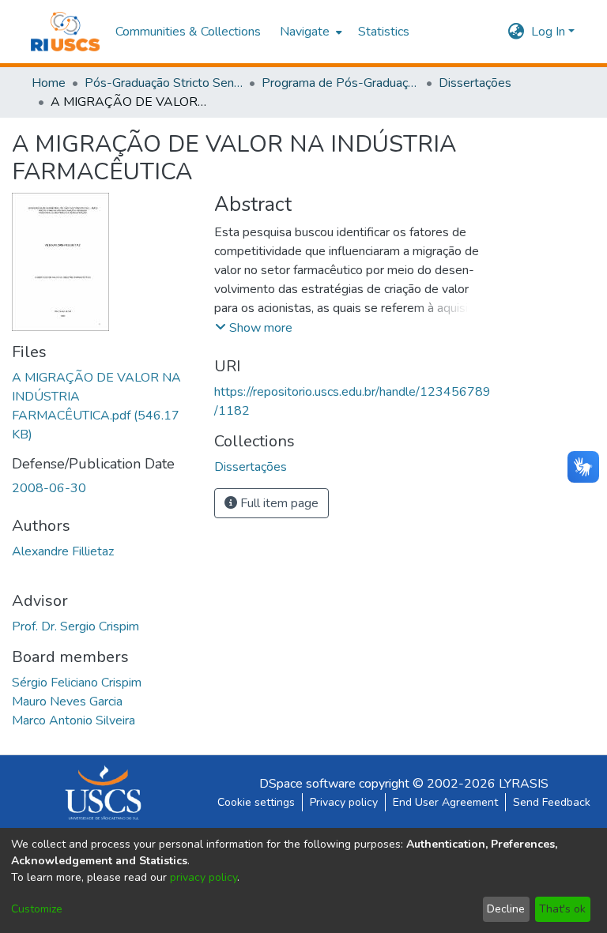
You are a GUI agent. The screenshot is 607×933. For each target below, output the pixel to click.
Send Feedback (551, 802)
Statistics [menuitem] (383, 31)
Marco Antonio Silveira (73, 720)
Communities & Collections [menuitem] (188, 31)
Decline (506, 908)
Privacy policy (344, 802)
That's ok (562, 908)
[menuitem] (309, 31)
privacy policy (203, 877)
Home (49, 83)
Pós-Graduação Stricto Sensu (164, 83)
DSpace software (307, 783)
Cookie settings (256, 802)
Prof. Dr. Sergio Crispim (75, 626)
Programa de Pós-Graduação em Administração (341, 83)
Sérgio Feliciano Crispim (76, 682)
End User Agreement (445, 802)
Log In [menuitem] (548, 31)
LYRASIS (524, 783)
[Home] (65, 31)
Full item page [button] (278, 503)
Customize (36, 908)
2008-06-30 (49, 488)
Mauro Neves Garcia (67, 701)
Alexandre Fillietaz (63, 551)
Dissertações (475, 83)
